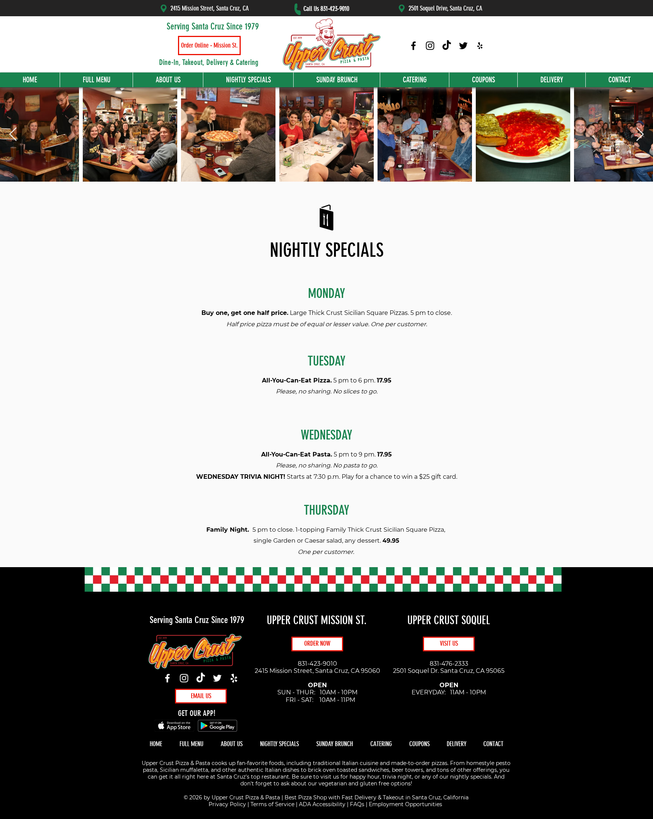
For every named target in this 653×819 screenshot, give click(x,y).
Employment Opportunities (405, 804)
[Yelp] (234, 678)
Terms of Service (272, 804)
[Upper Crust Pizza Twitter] (463, 45)
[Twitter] (217, 678)
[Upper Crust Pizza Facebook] (413, 45)
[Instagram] (184, 678)
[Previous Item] (13, 134)
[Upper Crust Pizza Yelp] (480, 45)
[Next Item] (640, 134)
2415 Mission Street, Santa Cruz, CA (209, 8)
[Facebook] (167, 678)
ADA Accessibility (322, 804)
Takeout (393, 797)
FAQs (357, 804)
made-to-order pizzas (419, 763)
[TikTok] (200, 678)
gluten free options (385, 783)
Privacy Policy (227, 804)
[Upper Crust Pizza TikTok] (446, 45)
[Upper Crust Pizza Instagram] (430, 45)
